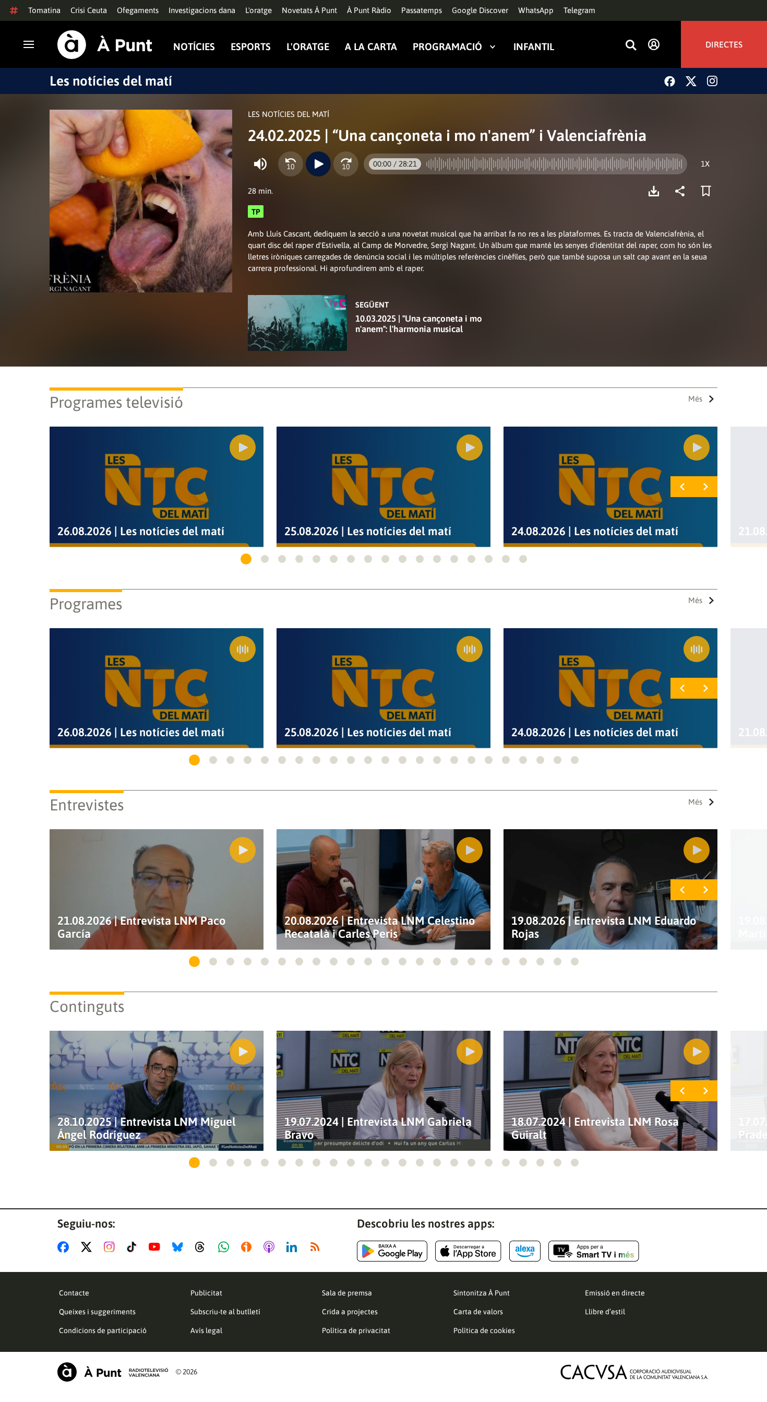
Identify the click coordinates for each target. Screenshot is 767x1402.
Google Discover (480, 10)
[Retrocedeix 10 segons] (290, 163)
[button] (246, 558)
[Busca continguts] (631, 46)
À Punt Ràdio (369, 10)
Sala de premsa (347, 1293)
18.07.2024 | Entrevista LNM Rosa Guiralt (595, 1128)
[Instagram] (712, 81)
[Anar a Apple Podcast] (271, 1247)
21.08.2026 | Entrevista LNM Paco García (141, 927)
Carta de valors (478, 1311)
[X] (691, 81)
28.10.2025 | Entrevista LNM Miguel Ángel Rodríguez (146, 1128)
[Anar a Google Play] (392, 1251)
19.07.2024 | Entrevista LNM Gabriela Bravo (378, 1128)
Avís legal (206, 1330)
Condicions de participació (103, 1330)
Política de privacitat (356, 1330)
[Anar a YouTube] (156, 1247)
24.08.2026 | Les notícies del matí (594, 531)
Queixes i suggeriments (97, 1311)
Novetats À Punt (309, 10)
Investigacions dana (202, 10)
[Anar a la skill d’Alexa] (525, 1251)
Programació (447, 46)
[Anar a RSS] (317, 1247)
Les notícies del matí (111, 81)
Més (695, 398)
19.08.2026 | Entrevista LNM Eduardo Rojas (604, 927)
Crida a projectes (350, 1311)
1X (705, 163)
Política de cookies (484, 1330)
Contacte (74, 1293)
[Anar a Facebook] (65, 1247)
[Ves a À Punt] (104, 44)
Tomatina (44, 10)
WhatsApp (536, 10)
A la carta (371, 46)
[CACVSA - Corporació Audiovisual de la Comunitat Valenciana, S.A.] (634, 1372)
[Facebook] (669, 81)
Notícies (194, 46)
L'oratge (258, 10)
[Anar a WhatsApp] (225, 1247)
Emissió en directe (615, 1293)
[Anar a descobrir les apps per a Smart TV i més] (593, 1251)
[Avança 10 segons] (345, 163)
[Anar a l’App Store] (468, 1251)
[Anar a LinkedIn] (293, 1247)
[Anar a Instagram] (111, 1247)
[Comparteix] (682, 191)
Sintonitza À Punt (481, 1293)
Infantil (533, 46)
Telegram (579, 10)
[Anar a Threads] (202, 1247)
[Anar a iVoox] (248, 1247)
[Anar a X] (88, 1247)
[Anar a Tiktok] (134, 1247)
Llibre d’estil (605, 1311)
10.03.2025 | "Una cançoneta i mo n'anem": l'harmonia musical (418, 323)
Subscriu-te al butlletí (225, 1311)
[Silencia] (260, 163)
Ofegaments (138, 10)
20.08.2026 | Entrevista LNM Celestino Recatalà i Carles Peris (379, 927)
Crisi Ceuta (88, 10)
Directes (723, 44)
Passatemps (421, 10)
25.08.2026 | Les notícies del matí (367, 531)
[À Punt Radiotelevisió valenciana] (112, 1372)
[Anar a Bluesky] (179, 1247)
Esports (251, 46)
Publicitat (206, 1293)
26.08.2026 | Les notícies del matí (140, 531)
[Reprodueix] (318, 163)
